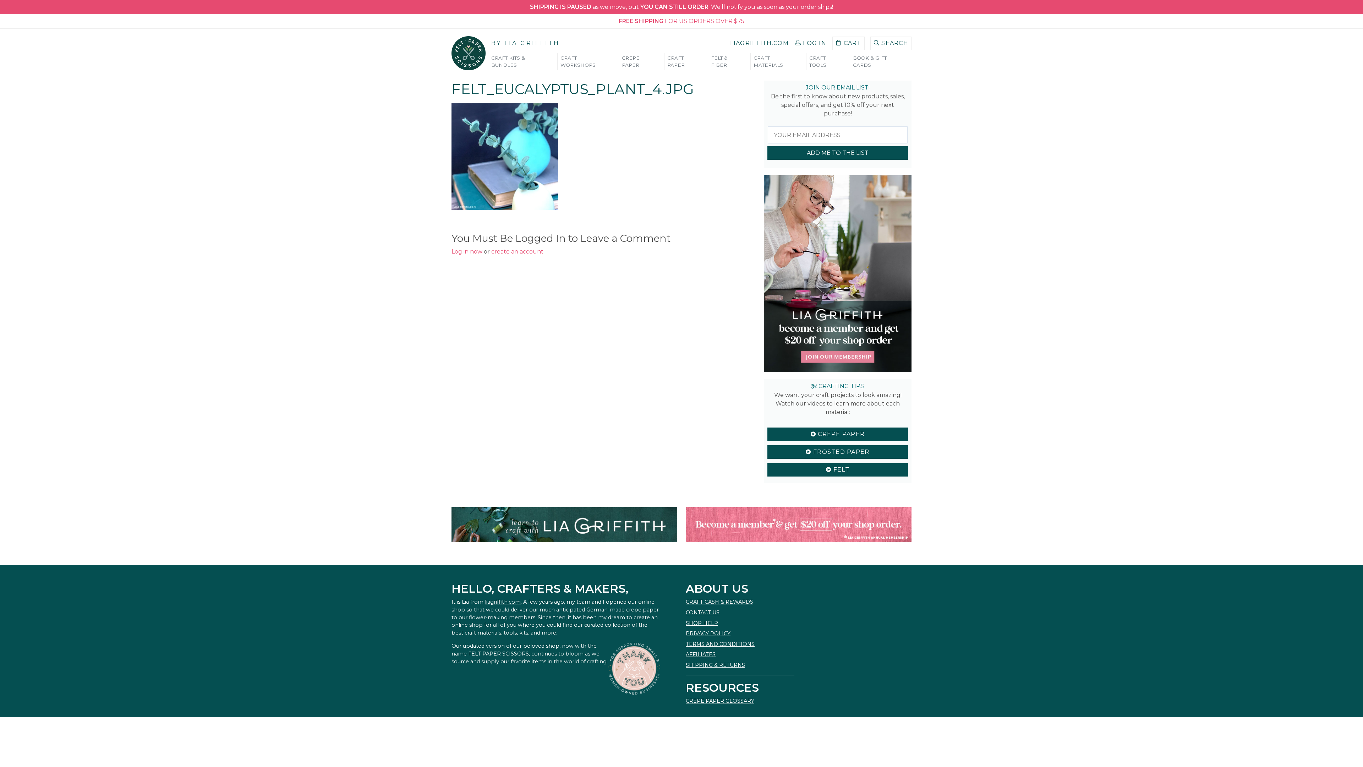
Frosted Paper (840, 451)
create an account (517, 251)
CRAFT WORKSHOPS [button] (578, 61)
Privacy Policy (708, 633)
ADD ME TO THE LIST (838, 152)
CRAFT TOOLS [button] (817, 61)
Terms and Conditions (720, 644)
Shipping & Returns (715, 665)
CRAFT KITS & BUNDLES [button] (508, 61)
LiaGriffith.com (759, 43)
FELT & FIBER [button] (719, 61)
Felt (840, 469)
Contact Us (702, 612)
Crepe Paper (840, 434)
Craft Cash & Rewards (719, 602)
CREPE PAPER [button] (631, 61)
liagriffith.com (503, 602)
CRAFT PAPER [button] (676, 61)
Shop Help (702, 623)
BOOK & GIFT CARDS (870, 61)
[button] (811, 43)
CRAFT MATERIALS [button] (768, 61)
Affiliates (701, 654)
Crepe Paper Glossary (720, 701)
